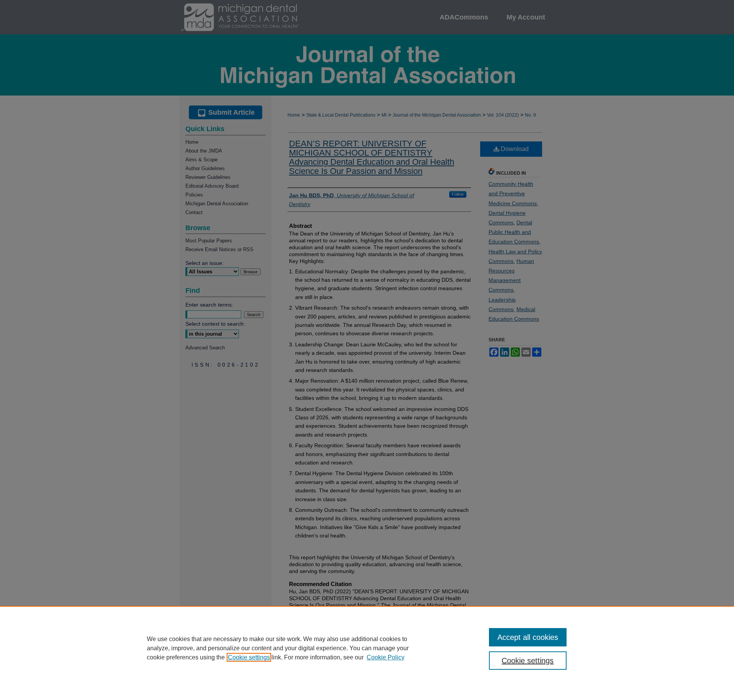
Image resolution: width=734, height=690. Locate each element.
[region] (367, 648)
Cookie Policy (385, 657)
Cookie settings (249, 657)
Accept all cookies (527, 637)
